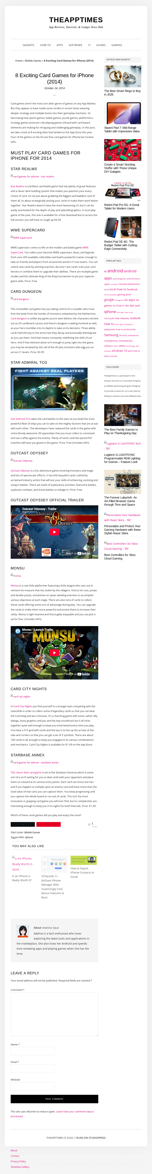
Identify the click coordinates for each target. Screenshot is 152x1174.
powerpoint (128, 324)
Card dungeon (19, 318)
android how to (133, 278)
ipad (137, 305)
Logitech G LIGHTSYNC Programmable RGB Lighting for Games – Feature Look (122, 458)
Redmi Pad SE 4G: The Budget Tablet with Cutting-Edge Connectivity (121, 245)
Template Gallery (20, 1167)
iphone (29, 837)
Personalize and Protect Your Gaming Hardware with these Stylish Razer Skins (122, 529)
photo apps (118, 324)
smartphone (133, 335)
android (115, 271)
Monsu (15, 585)
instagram (119, 300)
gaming (121, 294)
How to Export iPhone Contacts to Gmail (82, 873)
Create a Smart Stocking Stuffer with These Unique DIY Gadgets (120, 168)
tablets (122, 345)
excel (106, 289)
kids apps (120, 312)
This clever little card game (26, 772)
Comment (17, 990)
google (109, 300)
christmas (114, 284)
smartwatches (125, 340)
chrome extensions (129, 284)
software (108, 345)
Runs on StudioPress (91, 1137)
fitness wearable (110, 295)
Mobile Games (33, 60)
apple (107, 284)
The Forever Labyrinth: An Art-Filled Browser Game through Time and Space (120, 501)
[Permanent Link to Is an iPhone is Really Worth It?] (25, 858)
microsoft (109, 318)
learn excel (129, 312)
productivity (130, 329)
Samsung (111, 335)
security (123, 335)
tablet (116, 346)
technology (130, 346)
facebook (132, 289)
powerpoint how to (113, 329)
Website (15, 1079)
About (14, 1150)
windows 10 (119, 350)
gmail (128, 294)
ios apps (129, 300)
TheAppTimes (76, 20)
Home (19, 60)
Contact (15, 1156)
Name (15, 1044)
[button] (128, 45)
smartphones (111, 340)
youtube (113, 356)
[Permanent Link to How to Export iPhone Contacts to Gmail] (84, 858)
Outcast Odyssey (20, 470)
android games (119, 278)
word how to (134, 350)
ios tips (129, 305)
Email (15, 1062)
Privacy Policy (18, 1161)
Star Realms (17, 186)
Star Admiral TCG (20, 419)
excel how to (117, 289)
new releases (122, 318)
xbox (106, 356)
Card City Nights (23, 706)
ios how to (118, 305)
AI (105, 271)
